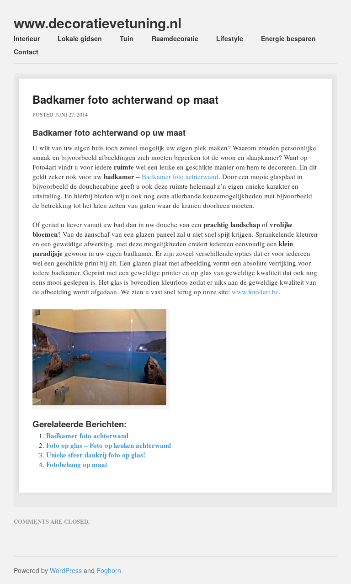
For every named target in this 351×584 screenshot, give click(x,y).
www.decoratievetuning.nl (97, 22)
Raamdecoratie (175, 38)
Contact (26, 51)
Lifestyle (229, 38)
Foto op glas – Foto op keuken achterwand (108, 445)
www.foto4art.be (255, 291)
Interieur (27, 38)
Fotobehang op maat (76, 464)
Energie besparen (288, 38)
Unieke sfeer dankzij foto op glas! (95, 455)
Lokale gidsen (80, 38)
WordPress (66, 570)
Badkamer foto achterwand (180, 176)
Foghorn (108, 570)
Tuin (126, 38)
